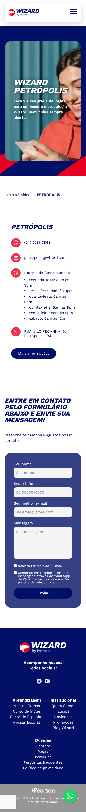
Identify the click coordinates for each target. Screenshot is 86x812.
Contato (43, 746)
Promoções (63, 722)
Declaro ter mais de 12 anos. (40, 565)
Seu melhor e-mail (30, 503)
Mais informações (34, 353)
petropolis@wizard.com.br (47, 257)
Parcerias (43, 757)
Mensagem (23, 523)
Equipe (63, 711)
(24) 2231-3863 (37, 242)
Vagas (43, 751)
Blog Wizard (63, 728)
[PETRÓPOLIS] (23, 12)
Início (9, 195)
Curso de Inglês (27, 711)
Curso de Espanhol (27, 717)
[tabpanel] (43, 101)
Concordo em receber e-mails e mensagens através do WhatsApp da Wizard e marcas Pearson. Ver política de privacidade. (44, 577)
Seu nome (23, 464)
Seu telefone (25, 483)
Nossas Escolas (26, 722)
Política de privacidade (43, 768)
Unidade (25, 195)
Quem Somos (63, 706)
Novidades (63, 717)
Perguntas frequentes (43, 762)
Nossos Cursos (27, 706)
